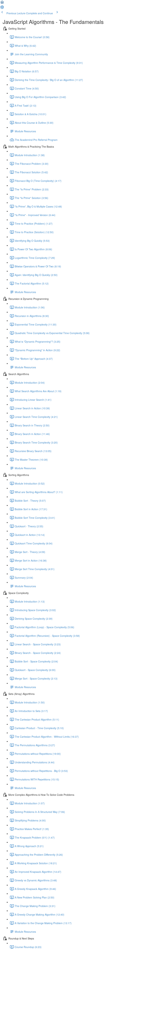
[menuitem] (2, 8)
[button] (2, 3)
